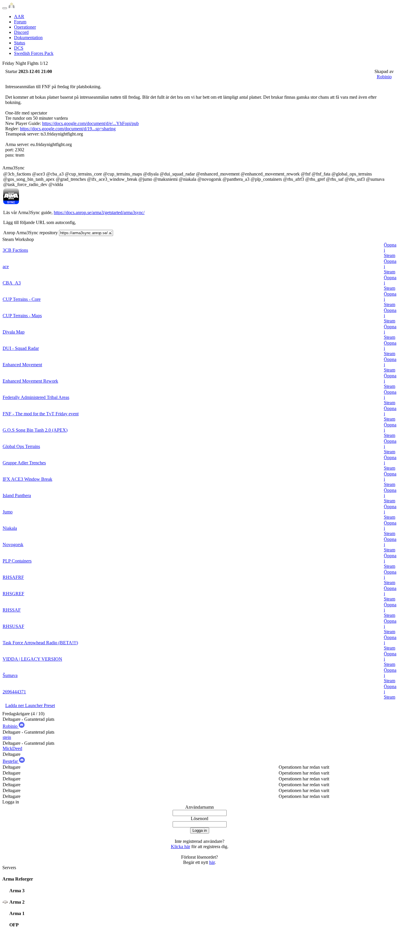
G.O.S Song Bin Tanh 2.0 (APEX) (35, 430)
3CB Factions (15, 250)
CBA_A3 (12, 282)
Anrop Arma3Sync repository (30, 232)
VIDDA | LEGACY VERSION (32, 659)
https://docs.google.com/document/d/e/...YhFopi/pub (90, 123)
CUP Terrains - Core (22, 299)
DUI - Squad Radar (21, 348)
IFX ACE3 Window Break (27, 479)
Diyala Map (14, 331)
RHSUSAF (13, 626)
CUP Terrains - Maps (22, 315)
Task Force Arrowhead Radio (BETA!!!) (40, 642)
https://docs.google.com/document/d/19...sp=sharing (68, 128)
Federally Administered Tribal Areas (36, 397)
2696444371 (14, 691)
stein (7, 737)
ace (6, 266)
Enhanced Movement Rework (30, 381)
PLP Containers (17, 560)
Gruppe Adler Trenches (24, 462)
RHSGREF (13, 593)
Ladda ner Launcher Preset (30, 705)
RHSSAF (12, 609)
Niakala (10, 528)
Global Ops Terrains (21, 446)
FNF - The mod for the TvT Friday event (41, 413)
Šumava (10, 675)
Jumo (8, 511)
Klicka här (180, 846)
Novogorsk (13, 544)
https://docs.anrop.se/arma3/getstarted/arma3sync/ (99, 212)
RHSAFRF (13, 577)
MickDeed (12, 748)
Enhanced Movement (22, 364)
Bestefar (11, 761)
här (212, 862)
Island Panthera (17, 495)
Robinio (384, 76)
